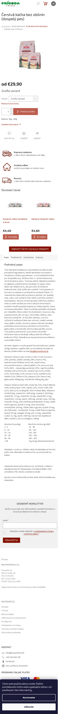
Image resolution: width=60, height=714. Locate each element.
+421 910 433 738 (13, 657)
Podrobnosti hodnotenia (36, 26)
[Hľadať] (38, 4)
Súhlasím (29, 706)
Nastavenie (29, 697)
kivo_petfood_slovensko (17, 665)
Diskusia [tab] (39, 257)
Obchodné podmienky (11, 632)
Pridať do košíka (27, 111)
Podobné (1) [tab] (16, 257)
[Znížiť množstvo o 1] (11, 113)
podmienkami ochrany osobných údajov (39, 532)
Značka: (13, 29)
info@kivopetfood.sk (39, 351)
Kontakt (4, 607)
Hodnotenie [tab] (29, 257)
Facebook (10, 661)
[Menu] (53, 4)
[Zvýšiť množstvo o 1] (11, 110)
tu (31, 690)
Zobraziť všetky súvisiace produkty (30, 249)
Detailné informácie (9, 124)
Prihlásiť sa (11, 540)
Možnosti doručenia (10, 103)
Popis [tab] (6, 257)
